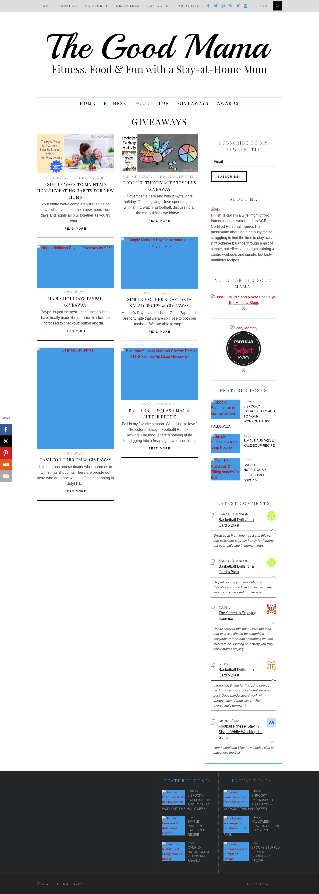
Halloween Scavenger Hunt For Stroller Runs (251, 828)
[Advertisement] (92, 824)
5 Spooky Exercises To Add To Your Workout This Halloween (243, 416)
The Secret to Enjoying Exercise (237, 616)
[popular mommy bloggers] (243, 303)
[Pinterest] (6, 453)
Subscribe (189, 5)
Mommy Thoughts (90, 178)
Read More (75, 228)
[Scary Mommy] (243, 328)
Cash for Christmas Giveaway (75, 460)
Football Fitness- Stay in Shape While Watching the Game (240, 731)
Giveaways (193, 103)
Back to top (256, 884)
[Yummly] (6, 464)
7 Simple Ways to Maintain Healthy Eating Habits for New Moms (75, 191)
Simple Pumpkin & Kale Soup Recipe (259, 443)
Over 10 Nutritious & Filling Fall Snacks (255, 472)
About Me (68, 5)
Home (45, 5)
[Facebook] (6, 429)
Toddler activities (174, 176)
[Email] (6, 476)
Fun (164, 103)
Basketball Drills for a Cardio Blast (236, 522)
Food (142, 103)
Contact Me (159, 5)
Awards (228, 103)
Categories (96, 5)
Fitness (115, 103)
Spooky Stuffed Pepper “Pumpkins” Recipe (266, 854)
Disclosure (127, 5)
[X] (6, 441)
